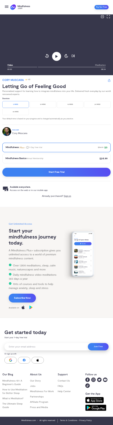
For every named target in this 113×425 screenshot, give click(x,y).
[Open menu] (6, 7)
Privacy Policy (85, 420)
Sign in (67, 196)
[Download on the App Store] (23, 307)
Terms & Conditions (68, 420)
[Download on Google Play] (31, 307)
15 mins (70, 104)
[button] (10, 360)
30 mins (16, 112)
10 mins (43, 104)
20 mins (97, 104)
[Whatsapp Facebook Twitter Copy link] (109, 81)
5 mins (15, 104)
